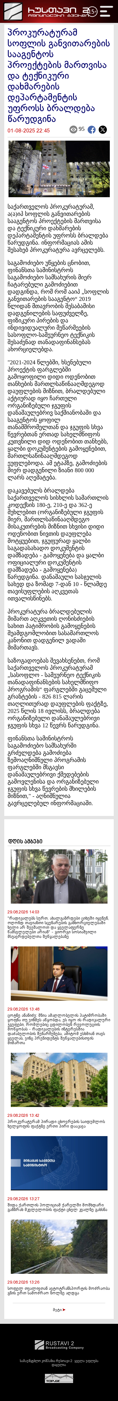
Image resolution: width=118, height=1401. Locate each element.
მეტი (58, 1310)
